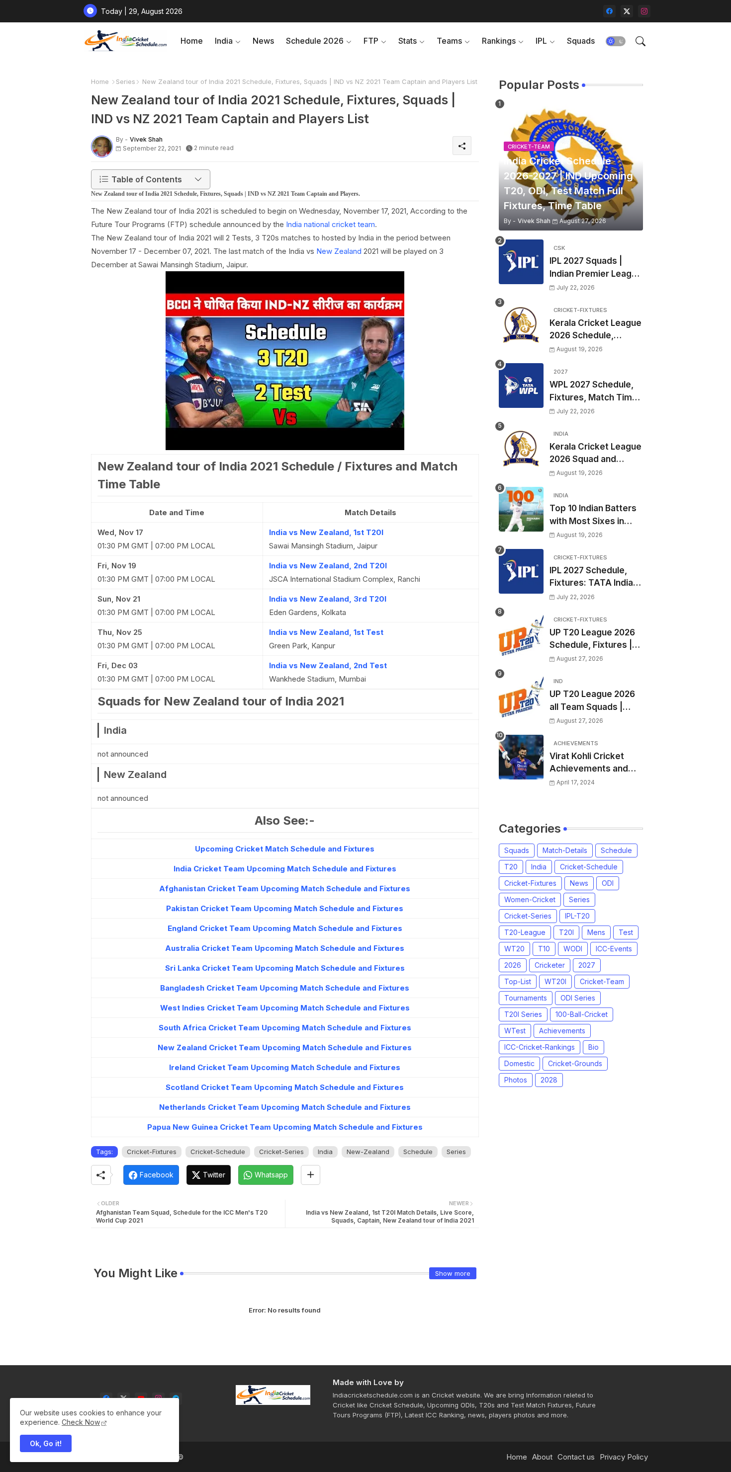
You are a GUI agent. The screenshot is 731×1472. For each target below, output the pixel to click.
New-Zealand (368, 1152)
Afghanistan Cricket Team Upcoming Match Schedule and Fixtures (284, 888)
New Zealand (339, 251)
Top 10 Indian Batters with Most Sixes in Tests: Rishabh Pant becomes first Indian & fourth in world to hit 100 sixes (596, 515)
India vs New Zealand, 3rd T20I (327, 599)
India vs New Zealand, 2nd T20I (328, 565)
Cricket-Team (602, 981)
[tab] (192, 41)
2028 (549, 1080)
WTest (515, 1030)
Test (626, 932)
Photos (515, 1080)
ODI (608, 883)
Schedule (418, 1152)
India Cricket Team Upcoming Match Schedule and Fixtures (285, 868)
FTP (371, 41)
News (263, 41)
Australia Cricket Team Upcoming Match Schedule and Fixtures (284, 948)
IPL (541, 41)
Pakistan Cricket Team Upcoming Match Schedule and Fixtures (284, 908)
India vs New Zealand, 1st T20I (326, 532)
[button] (616, 41)
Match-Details (565, 850)
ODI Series (577, 998)
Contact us (576, 1457)
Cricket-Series (281, 1152)
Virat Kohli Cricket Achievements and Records (588, 763)
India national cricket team (330, 224)
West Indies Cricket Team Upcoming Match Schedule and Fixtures (285, 1007)
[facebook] (609, 11)
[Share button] (310, 1175)
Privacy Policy (624, 1457)
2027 (586, 965)
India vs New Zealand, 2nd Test (328, 665)
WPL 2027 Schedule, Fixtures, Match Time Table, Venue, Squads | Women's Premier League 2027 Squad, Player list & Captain (594, 392)
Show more (452, 1273)
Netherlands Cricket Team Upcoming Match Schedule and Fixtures (285, 1107)
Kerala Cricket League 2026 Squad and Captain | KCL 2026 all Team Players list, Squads (595, 454)
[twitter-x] (627, 11)
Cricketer (550, 965)
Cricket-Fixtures (152, 1152)
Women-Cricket (529, 899)
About (542, 1457)
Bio (593, 1047)
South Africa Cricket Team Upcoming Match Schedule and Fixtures (285, 1027)
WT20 (514, 948)
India (224, 41)
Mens (596, 932)
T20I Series (523, 1014)
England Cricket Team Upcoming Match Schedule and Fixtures (285, 928)
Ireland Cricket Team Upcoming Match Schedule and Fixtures (284, 1067)
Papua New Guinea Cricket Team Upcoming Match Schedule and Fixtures (285, 1127)
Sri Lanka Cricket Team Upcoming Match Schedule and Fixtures (285, 968)
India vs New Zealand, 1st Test (326, 632)
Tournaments (525, 998)
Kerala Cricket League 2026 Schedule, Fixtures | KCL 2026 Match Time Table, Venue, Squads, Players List (595, 330)
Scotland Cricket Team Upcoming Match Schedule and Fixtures (285, 1087)
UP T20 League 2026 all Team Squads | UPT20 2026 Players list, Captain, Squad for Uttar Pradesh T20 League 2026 (594, 701)
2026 (512, 965)
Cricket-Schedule (217, 1152)
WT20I (555, 981)
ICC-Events (614, 948)
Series (125, 81)
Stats (407, 41)
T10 (544, 948)
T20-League (525, 932)
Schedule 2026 (315, 41)
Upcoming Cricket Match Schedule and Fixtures (284, 848)
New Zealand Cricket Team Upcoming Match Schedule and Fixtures (285, 1047)
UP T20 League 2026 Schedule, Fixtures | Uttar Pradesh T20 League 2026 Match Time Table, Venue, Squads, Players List (592, 639)
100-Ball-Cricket (581, 1014)
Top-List (517, 981)
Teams (449, 41)
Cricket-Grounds (575, 1063)
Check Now (81, 1422)
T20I (566, 932)
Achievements (562, 1030)
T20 (511, 866)
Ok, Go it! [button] (46, 1443)
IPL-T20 (577, 916)
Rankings (499, 41)
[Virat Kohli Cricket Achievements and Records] (521, 757)
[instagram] (644, 11)
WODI (572, 948)
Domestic (519, 1063)
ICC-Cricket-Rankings (539, 1047)
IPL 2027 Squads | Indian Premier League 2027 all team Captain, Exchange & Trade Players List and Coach (595, 268)
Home (192, 41)
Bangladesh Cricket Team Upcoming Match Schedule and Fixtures (284, 988)
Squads (581, 41)
